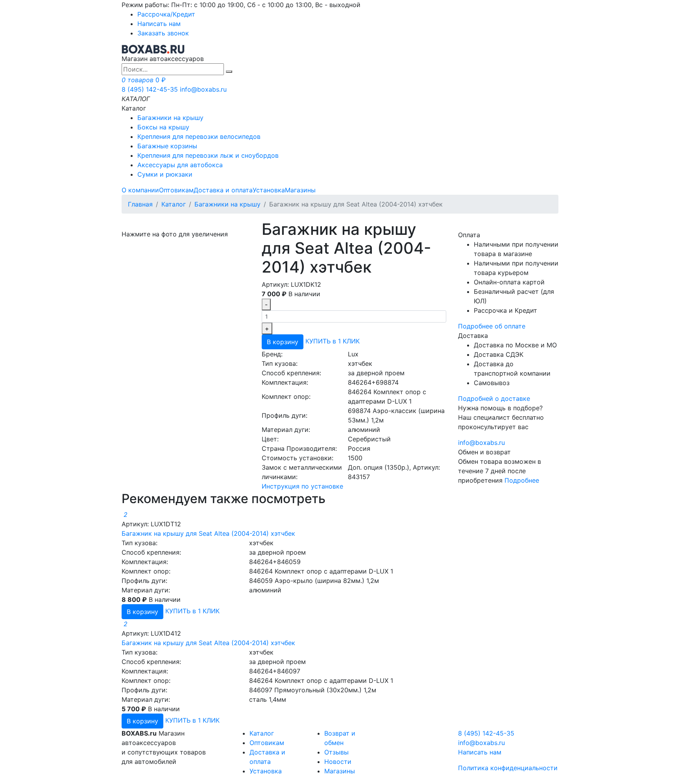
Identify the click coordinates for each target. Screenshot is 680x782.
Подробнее (521, 480)
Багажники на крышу (170, 118)
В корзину (282, 342)
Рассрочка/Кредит (166, 14)
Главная (140, 204)
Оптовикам (176, 190)
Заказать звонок (163, 33)
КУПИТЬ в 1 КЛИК (332, 341)
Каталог (173, 204)
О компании (140, 190)
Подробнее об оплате (491, 326)
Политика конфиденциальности (508, 768)
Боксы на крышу (163, 127)
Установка (269, 190)
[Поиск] (229, 71)
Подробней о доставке (494, 398)
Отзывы (336, 752)
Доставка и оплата (223, 190)
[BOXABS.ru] (153, 49)
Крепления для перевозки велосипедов (199, 136)
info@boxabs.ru (203, 89)
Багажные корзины (167, 146)
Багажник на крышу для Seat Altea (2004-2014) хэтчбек (208, 533)
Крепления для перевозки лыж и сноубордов (208, 155)
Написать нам (159, 24)
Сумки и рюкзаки (164, 174)
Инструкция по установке (302, 486)
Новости (337, 761)
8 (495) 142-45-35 (150, 89)
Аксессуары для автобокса (180, 165)
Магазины (300, 190)
